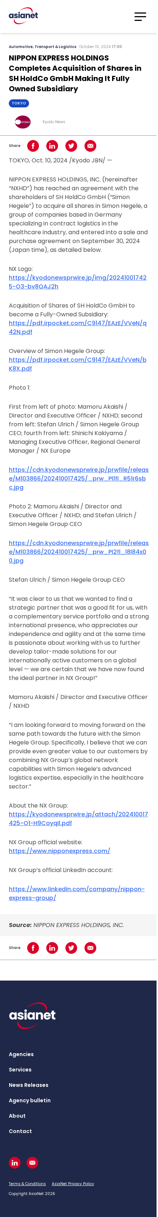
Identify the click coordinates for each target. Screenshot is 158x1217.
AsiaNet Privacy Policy (73, 1184)
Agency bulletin (30, 1100)
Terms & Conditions (27, 1184)
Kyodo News (54, 122)
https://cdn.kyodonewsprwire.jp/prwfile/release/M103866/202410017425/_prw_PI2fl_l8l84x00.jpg (79, 552)
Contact (20, 1131)
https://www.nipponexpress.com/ (59, 851)
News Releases (29, 1085)
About (17, 1115)
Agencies (21, 1054)
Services (20, 1069)
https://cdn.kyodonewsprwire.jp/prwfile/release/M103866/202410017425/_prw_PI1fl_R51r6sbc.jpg (79, 479)
